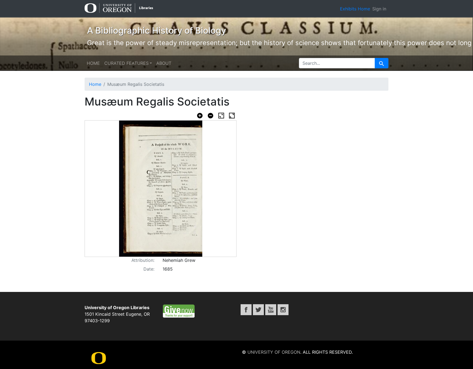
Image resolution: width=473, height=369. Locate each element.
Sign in (379, 8)
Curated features (126, 63)
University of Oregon (273, 352)
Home (93, 63)
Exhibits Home (355, 8)
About (163, 63)
